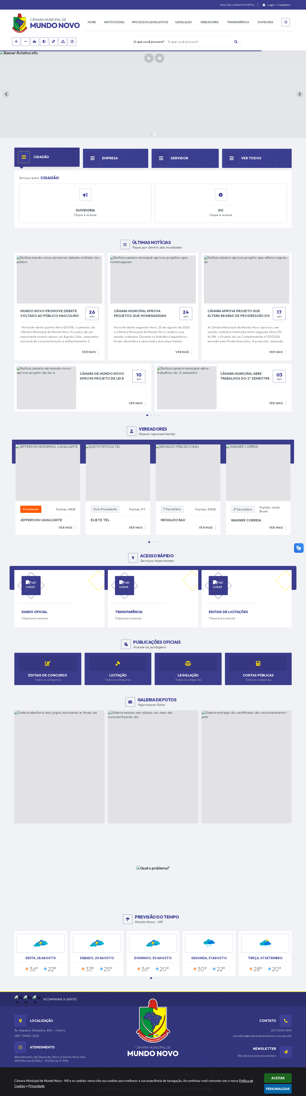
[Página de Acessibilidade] (72, 41)
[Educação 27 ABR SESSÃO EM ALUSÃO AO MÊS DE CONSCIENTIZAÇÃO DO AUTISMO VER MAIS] (153, 766)
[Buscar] (236, 42)
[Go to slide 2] (155, 134)
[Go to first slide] (299, 94)
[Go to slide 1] (151, 134)
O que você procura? (149, 42)
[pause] (159, 58)
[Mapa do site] (63, 41)
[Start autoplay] (149, 58)
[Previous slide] (6, 94)
